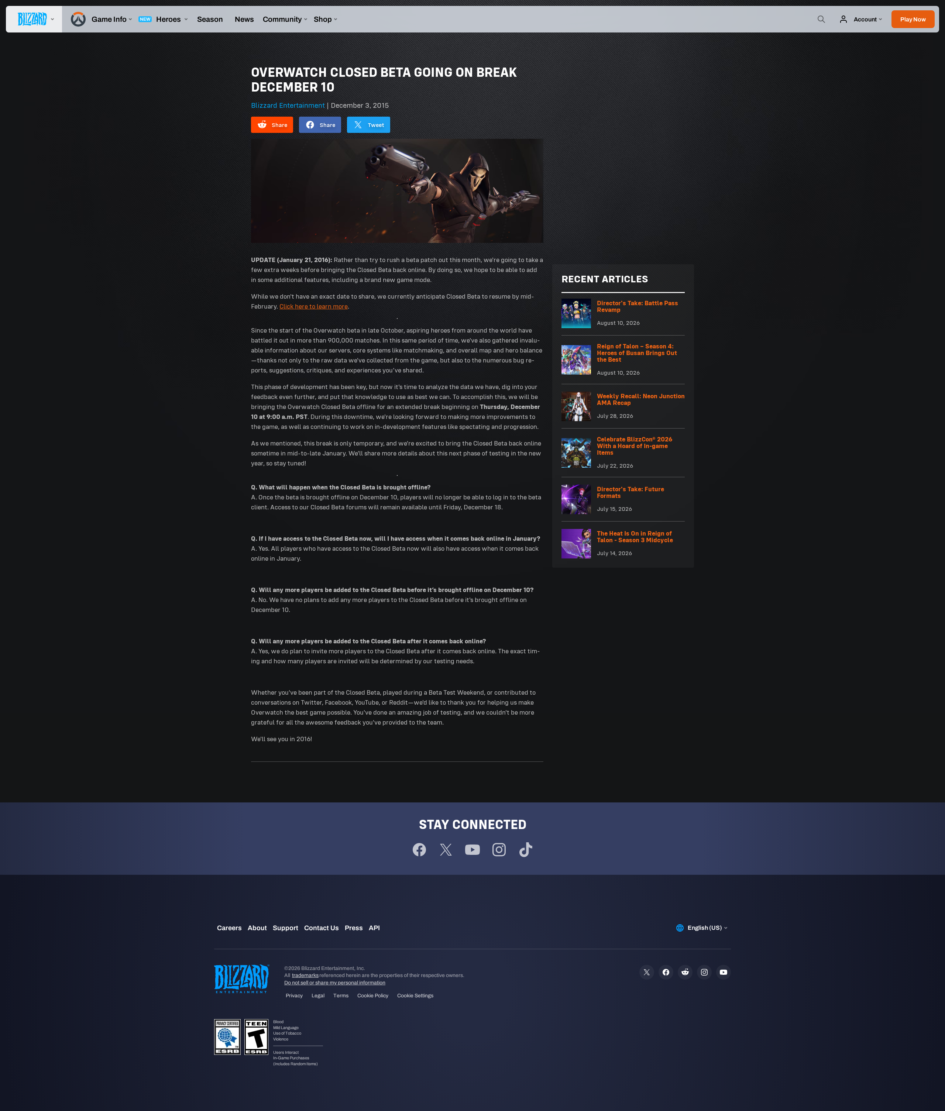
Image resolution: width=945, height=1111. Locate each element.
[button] (913, 19)
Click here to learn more (313, 306)
